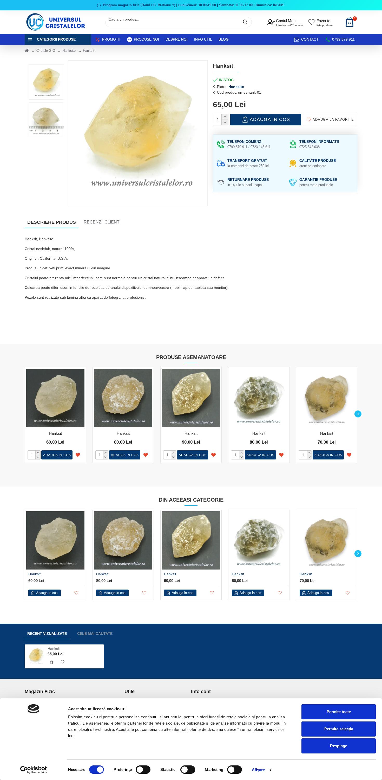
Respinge (338, 746)
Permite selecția (338, 729)
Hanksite (69, 51)
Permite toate (339, 711)
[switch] (143, 769)
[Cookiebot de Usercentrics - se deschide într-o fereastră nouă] (33, 770)
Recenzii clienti (102, 222)
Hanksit (55, 433)
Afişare (258, 770)
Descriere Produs (51, 222)
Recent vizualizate (47, 633)
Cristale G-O (45, 51)
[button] (24, 413)
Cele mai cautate (95, 633)
